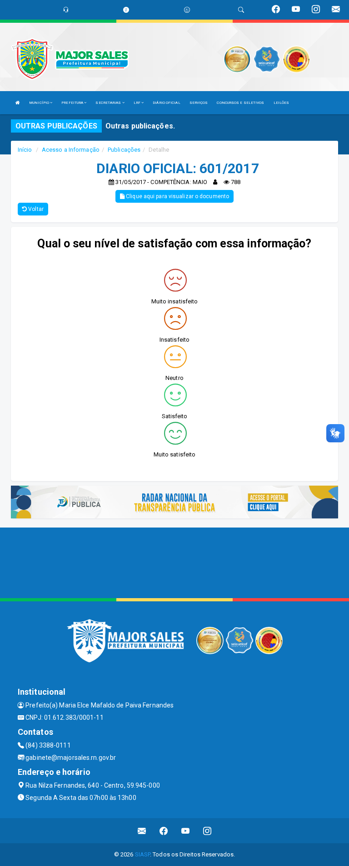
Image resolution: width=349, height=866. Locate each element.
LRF (137, 103)
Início (25, 149)
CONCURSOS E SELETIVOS (240, 103)
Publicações (124, 149)
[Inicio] (18, 102)
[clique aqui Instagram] (207, 831)
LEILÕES (281, 103)
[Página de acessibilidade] (187, 9)
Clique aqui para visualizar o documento (177, 196)
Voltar (35, 209)
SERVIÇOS (198, 103)
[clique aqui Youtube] (186, 831)
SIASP (142, 854)
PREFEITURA (72, 103)
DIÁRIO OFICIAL (166, 103)
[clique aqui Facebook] (164, 831)
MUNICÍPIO (39, 103)
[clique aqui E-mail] (142, 831)
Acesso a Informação (71, 149)
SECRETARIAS (108, 103)
